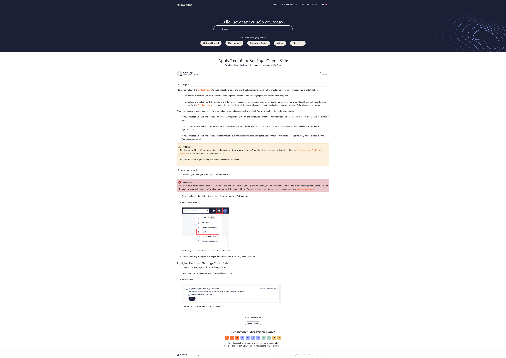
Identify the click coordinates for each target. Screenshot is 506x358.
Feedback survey (205, 105)
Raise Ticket (253, 324)
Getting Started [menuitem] (211, 43)
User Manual (234, 43)
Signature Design (258, 43)
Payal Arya (188, 73)
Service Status (322, 355)
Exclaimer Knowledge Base (236, 65)
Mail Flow (277, 65)
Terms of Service (281, 355)
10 (279, 338)
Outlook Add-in (205, 90)
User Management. (305, 189)
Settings (266, 65)
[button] (272, 5)
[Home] (184, 4)
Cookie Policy (309, 355)
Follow (324, 74)
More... (296, 43)
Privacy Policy (296, 355)
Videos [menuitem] (280, 43)
